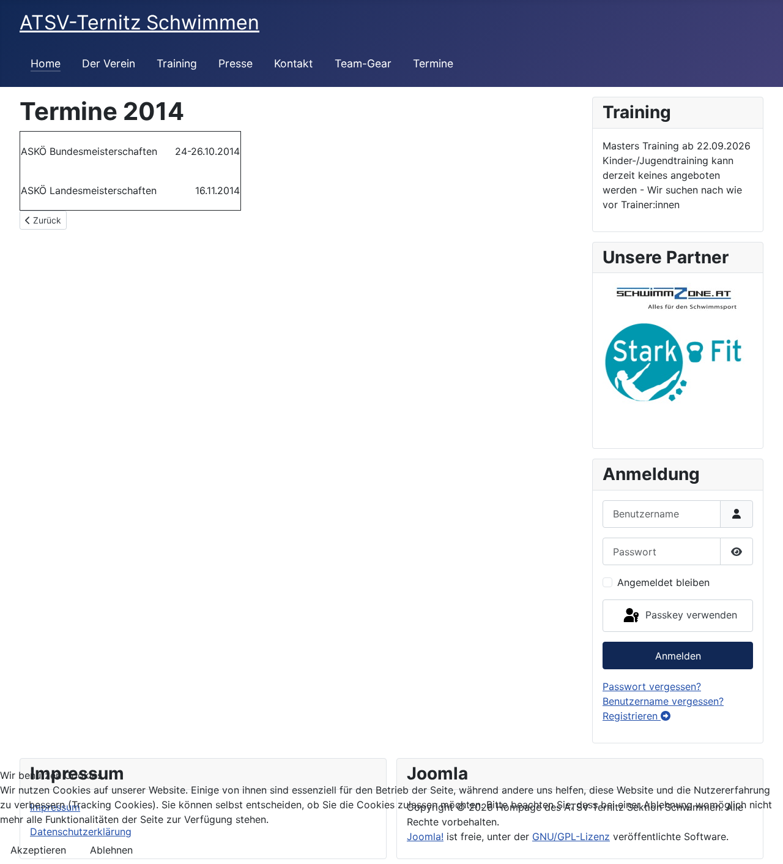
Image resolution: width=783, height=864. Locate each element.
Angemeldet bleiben (663, 582)
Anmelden (678, 656)
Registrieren (632, 716)
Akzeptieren (38, 850)
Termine (433, 63)
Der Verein (108, 63)
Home (46, 63)
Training (177, 63)
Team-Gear (363, 63)
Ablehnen (111, 850)
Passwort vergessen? (652, 686)
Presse (235, 63)
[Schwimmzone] (671, 296)
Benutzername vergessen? (663, 701)
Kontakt (293, 63)
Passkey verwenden (689, 615)
